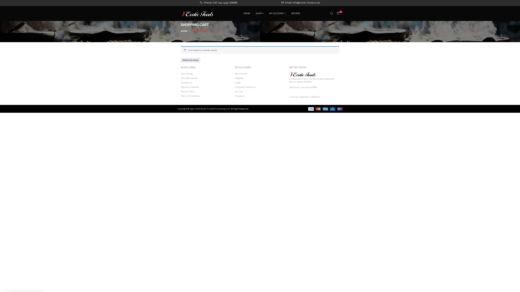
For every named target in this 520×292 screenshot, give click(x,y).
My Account (241, 73)
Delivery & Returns (190, 87)
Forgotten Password (245, 87)
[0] (338, 14)
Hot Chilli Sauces (189, 78)
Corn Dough (187, 73)
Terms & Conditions (190, 96)
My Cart (239, 91)
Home (184, 31)
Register (239, 78)
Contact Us (186, 82)
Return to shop (190, 60)
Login (238, 82)
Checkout (240, 96)
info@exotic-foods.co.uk (306, 2)
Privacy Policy (188, 91)
